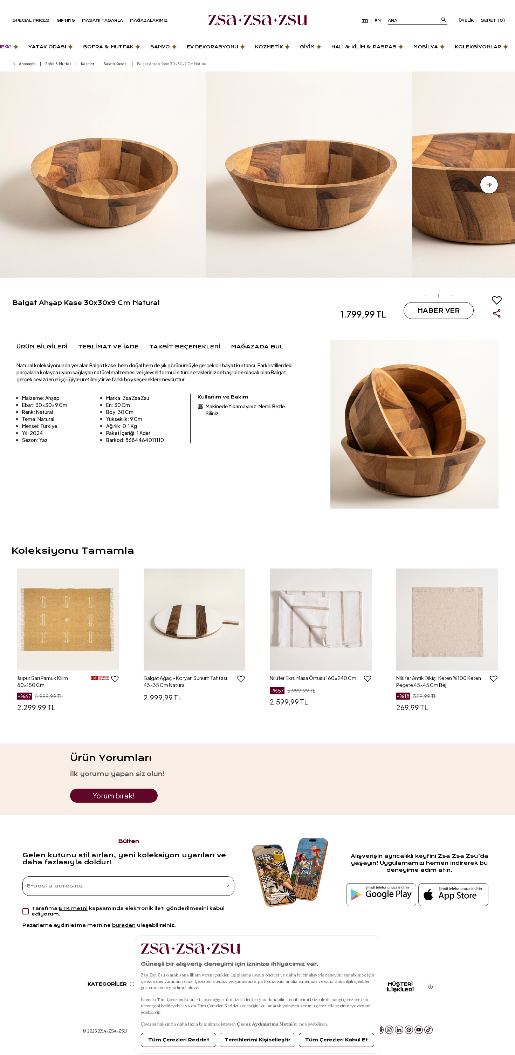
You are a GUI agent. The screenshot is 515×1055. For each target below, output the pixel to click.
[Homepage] (257, 21)
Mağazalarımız (149, 20)
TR (365, 21)
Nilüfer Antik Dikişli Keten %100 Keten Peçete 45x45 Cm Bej (438, 681)
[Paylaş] (497, 313)
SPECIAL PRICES (30, 20)
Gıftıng (65, 20)
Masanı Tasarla (102, 20)
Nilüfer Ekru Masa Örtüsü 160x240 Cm (313, 678)
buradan (124, 925)
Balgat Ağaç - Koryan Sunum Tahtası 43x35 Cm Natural (185, 681)
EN (378, 21)
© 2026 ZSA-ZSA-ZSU (104, 1031)
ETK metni (73, 908)
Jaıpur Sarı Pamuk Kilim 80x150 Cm (42, 681)
